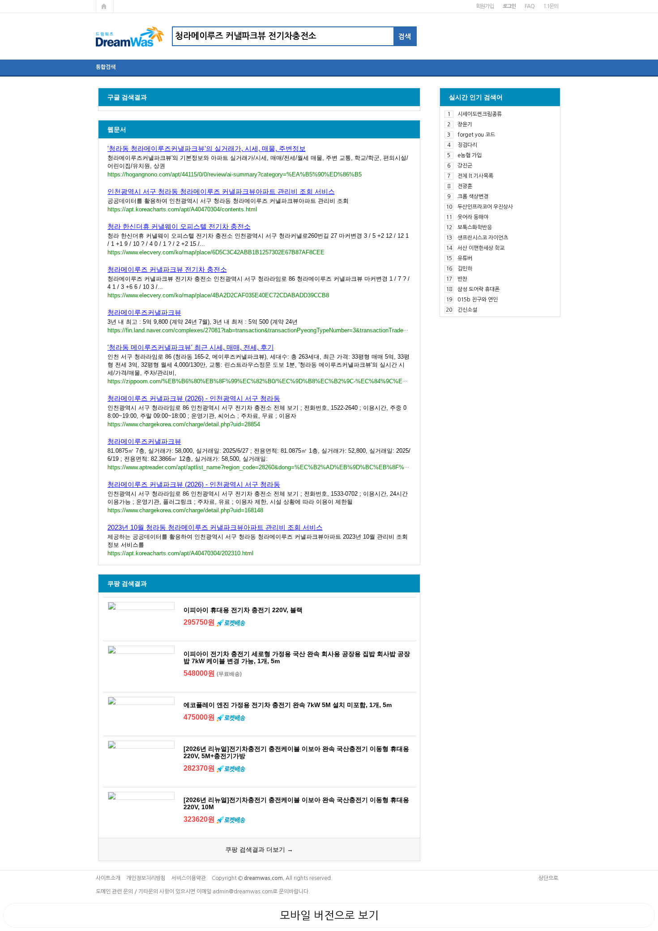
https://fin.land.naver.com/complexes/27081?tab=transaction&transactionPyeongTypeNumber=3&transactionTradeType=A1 (267, 330)
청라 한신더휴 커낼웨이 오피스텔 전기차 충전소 (179, 226)
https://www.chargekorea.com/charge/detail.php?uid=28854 (183, 424)
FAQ (529, 6)
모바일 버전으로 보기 (329, 915)
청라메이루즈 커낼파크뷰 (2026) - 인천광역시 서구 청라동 (193, 398)
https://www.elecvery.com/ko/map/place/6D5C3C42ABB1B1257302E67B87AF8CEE (216, 252)
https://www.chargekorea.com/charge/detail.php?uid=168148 (185, 510)
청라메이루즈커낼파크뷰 (144, 312)
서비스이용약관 (188, 878)
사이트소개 (108, 878)
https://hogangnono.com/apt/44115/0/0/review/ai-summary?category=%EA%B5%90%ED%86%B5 (234, 174)
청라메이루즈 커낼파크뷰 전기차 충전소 (167, 269)
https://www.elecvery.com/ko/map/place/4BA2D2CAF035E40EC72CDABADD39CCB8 (218, 295)
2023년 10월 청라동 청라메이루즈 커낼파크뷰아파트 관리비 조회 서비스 (215, 527)
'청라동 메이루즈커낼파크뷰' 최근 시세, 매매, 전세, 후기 (190, 347)
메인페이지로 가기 (104, 6)
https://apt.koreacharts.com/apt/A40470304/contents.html (182, 209)
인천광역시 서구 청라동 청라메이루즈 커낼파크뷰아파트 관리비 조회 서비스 (221, 191)
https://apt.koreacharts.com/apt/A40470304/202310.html (180, 553)
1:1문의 (550, 6)
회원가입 (484, 6)
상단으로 (548, 878)
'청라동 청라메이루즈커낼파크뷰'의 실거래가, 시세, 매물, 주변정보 (206, 148)
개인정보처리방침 (146, 878)
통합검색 (105, 67)
